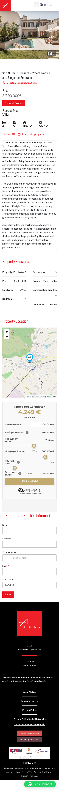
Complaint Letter (29, 701)
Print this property (32, 134)
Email (5, 565)
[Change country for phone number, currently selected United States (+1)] (6, 557)
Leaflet (28, 396)
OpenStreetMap (40, 396)
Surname (7, 538)
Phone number (9, 552)
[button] (40, 784)
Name (6, 525)
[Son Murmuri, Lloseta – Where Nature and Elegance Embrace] (29, 358)
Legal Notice (29, 692)
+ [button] (7, 332)
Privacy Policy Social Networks (30, 719)
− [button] (7, 336)
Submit (8, 594)
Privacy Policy (29, 710)
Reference (7, 579)
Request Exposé (14, 103)
